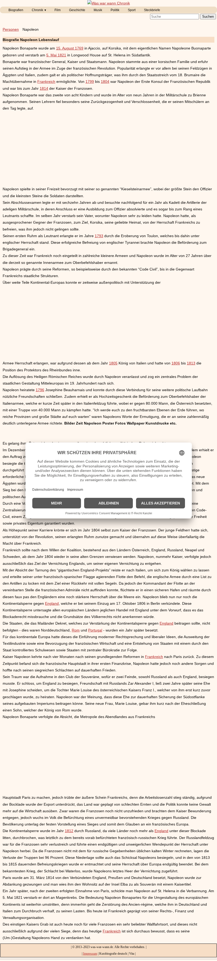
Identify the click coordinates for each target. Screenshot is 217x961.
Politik (115, 10)
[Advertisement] (108, 149)
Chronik (37, 10)
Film (58, 10)
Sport (131, 10)
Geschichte (77, 10)
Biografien (15, 10)
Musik (98, 10)
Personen (11, 29)
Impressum (90, 953)
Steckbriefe (152, 10)
